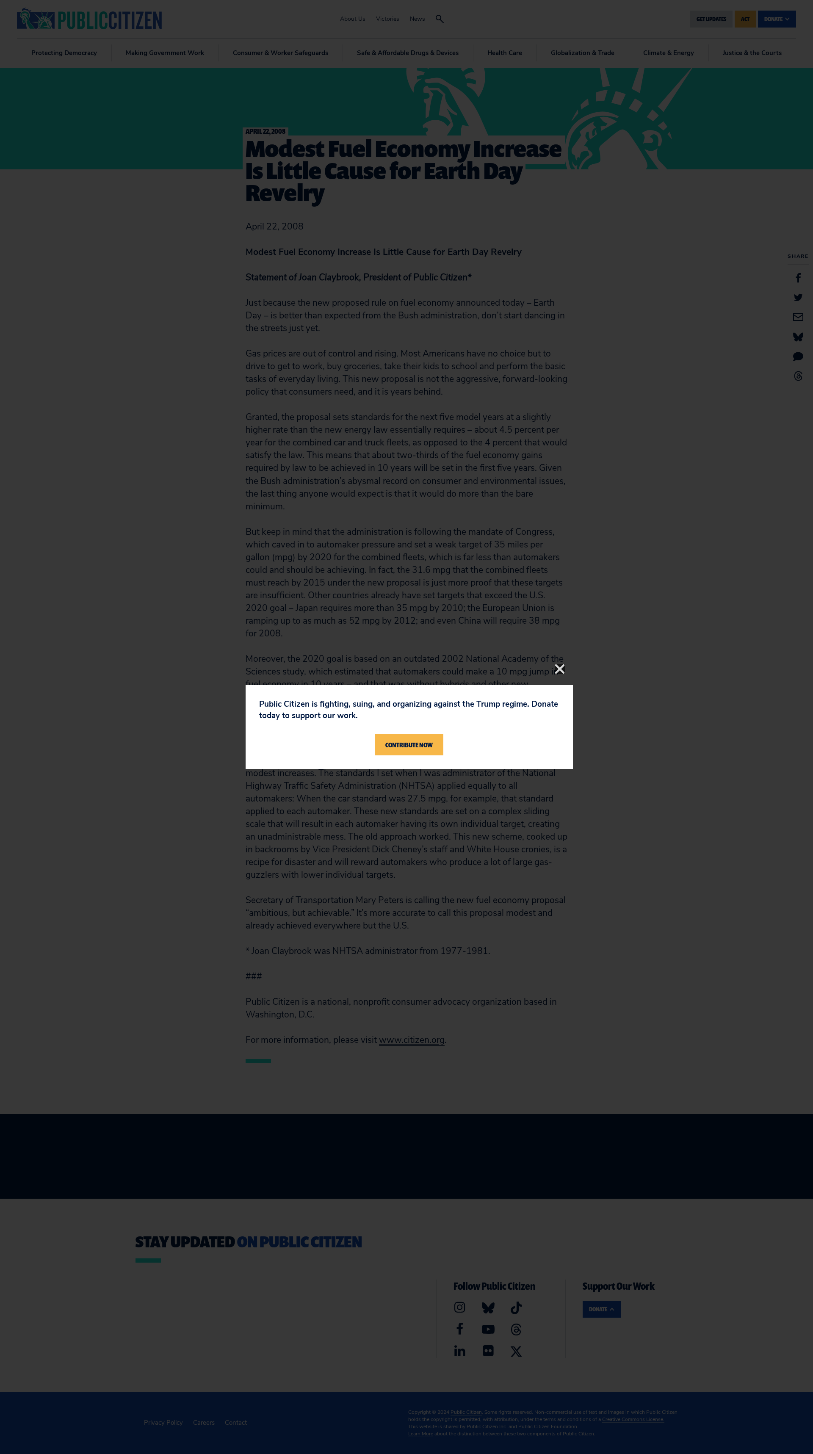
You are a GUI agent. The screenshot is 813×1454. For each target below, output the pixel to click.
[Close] (559, 669)
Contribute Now (409, 744)
